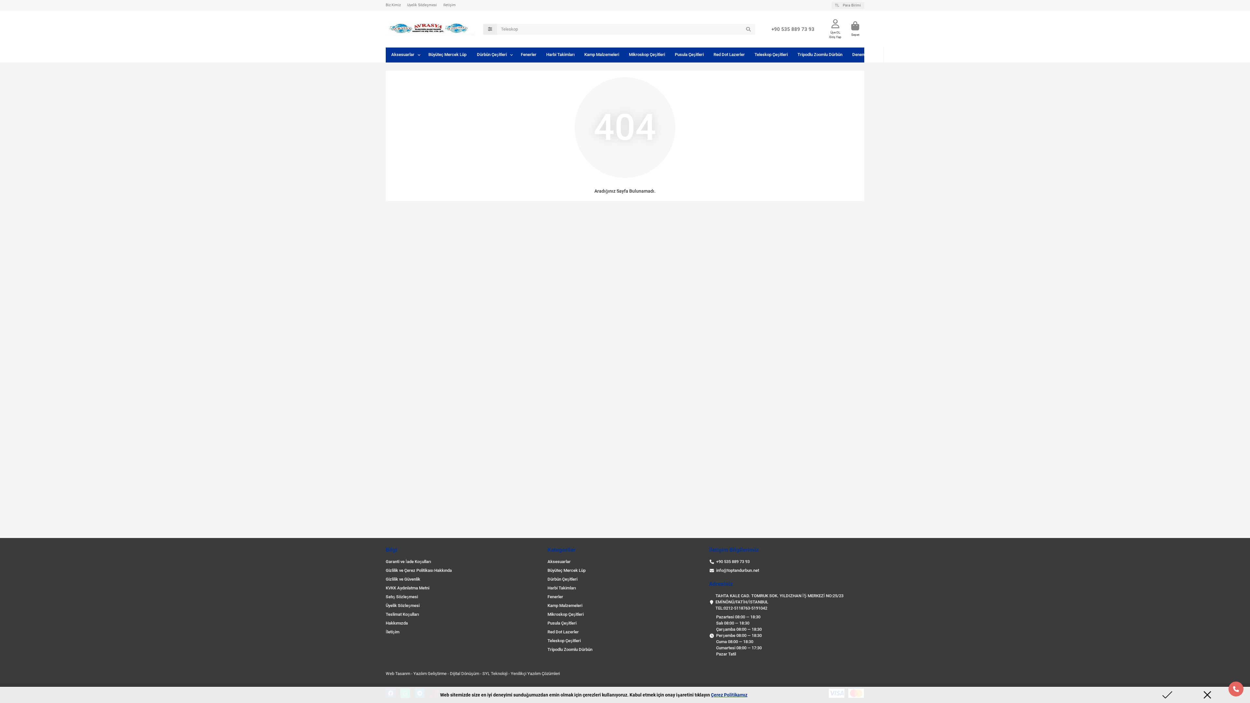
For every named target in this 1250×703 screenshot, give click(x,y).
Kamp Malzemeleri (601, 54)
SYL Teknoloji (494, 673)
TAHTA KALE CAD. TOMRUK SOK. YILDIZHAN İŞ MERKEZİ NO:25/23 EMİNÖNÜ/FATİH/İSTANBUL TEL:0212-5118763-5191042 (779, 602)
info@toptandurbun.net (737, 570)
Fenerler (528, 54)
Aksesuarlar (402, 54)
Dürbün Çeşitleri (492, 54)
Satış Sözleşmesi (402, 596)
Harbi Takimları (560, 54)
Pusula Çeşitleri (689, 54)
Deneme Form (865, 54)
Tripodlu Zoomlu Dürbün (820, 54)
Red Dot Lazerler (729, 54)
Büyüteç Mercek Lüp (447, 54)
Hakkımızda (397, 623)
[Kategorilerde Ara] (490, 29)
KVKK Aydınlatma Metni (407, 588)
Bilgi (391, 549)
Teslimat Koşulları (402, 614)
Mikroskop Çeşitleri (647, 54)
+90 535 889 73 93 (792, 29)
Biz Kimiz (393, 5)
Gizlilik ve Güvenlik (403, 579)
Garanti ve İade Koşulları (408, 561)
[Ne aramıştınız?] (748, 29)
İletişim (449, 5)
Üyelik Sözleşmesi (422, 5)
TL (848, 5)
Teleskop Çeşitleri (771, 54)
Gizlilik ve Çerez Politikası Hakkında (419, 570)
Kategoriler (562, 549)
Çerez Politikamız (729, 694)
